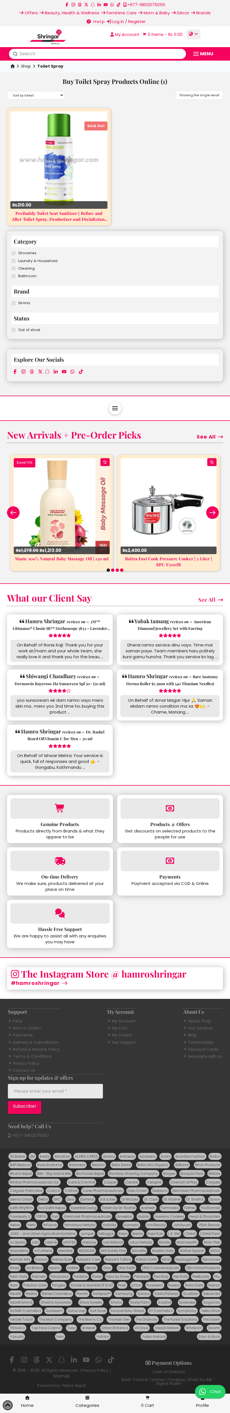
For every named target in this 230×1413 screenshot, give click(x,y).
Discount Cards (203, 1049)
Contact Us (24, 1070)
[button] (161, 34)
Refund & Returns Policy (36, 1049)
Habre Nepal (74, 1385)
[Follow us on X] (86, 4)
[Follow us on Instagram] (73, 4)
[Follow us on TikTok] (118, 4)
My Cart (119, 1028)
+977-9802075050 (30, 1135)
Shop (26, 66)
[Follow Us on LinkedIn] (99, 4)
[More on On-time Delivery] (60, 861)
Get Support (124, 1042)
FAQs (18, 1021)
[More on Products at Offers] (170, 808)
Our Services (200, 1028)
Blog (192, 1035)
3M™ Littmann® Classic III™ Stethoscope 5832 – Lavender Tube (60, 628)
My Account (123, 1021)
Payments (23, 1035)
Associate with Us (205, 1056)
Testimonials (200, 1042)
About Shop (199, 1021)
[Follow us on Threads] (80, 4)
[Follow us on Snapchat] (92, 4)
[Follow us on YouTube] (105, 4)
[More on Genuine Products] (60, 808)
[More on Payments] (170, 861)
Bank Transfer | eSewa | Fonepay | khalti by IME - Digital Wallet (168, 1382)
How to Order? (27, 1028)
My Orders (122, 1035)
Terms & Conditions (32, 1056)
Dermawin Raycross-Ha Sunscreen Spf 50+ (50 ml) (60, 683)
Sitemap (61, 1376)
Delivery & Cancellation (36, 1042)
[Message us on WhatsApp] (112, 4)
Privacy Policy (26, 1063)
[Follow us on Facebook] (67, 4)
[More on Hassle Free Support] (60, 913)
